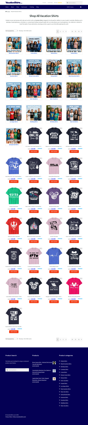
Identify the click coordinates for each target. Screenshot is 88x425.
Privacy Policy (8, 416)
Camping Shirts (64, 369)
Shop (17, 7)
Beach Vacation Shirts (66, 364)
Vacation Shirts (64, 400)
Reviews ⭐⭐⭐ (58, 2)
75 (75, 31)
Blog (37, 7)
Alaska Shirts (64, 361)
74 (72, 31)
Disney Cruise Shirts (65, 375)
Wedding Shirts (64, 403)
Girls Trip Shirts (64, 380)
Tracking (32, 7)
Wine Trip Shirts (64, 405)
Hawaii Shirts (64, 383)
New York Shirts (65, 391)
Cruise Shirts (64, 372)
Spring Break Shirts (65, 394)
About (12, 7)
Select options (34, 151)
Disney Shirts (64, 378)
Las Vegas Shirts (65, 386)
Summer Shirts (64, 397)
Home (6, 7)
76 (78, 31)
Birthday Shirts (64, 366)
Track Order (50, 2)
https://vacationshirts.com (19, 416)
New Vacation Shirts (66, 389)
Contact (44, 2)
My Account (24, 7)
